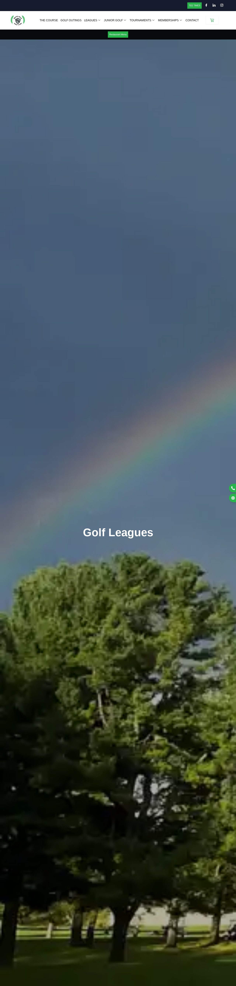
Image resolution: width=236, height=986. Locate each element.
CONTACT (192, 20)
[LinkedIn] (213, 5)
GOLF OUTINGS (70, 20)
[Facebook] (205, 5)
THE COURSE (49, 20)
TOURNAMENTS (140, 20)
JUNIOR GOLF (113, 20)
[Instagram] (220, 5)
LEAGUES (90, 20)
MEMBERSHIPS (168, 20)
